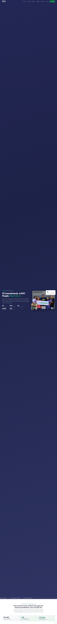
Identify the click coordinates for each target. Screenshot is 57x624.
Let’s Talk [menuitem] (52, 1)
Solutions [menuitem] (24, 1)
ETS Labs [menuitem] (28, 1)
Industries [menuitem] (33, 1)
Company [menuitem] (38, 1)
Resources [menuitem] (42, 1)
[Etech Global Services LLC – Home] (4, 1)
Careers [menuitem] (47, 1)
